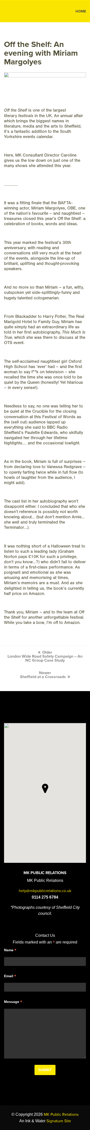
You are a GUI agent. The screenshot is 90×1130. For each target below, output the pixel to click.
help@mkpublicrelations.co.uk (45, 890)
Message (13, 1001)
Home (81, 11)
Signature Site (58, 1121)
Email (10, 976)
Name (10, 950)
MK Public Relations (24, 11)
